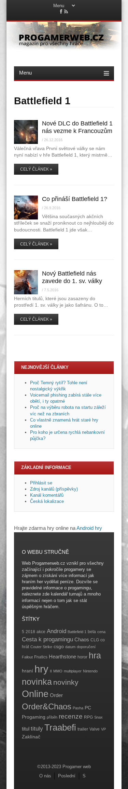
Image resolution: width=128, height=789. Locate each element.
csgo (59, 646)
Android (56, 631)
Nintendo (90, 671)
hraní (27, 670)
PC (88, 707)
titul (25, 729)
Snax (98, 717)
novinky (66, 682)
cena (101, 632)
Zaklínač (31, 736)
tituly (37, 728)
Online (35, 694)
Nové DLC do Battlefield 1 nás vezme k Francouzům (77, 127)
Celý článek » (36, 169)
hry (41, 668)
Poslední (66, 775)
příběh (52, 717)
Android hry (89, 528)
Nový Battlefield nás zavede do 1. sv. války (72, 277)
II (51, 671)
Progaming (33, 717)
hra (95, 655)
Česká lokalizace (47, 501)
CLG (94, 640)
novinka (37, 681)
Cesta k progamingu (47, 639)
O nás (45, 775)
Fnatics (40, 657)
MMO (57, 671)
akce (41, 631)
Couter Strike (41, 647)
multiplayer (73, 671)
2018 (30, 631)
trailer (82, 729)
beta (92, 631)
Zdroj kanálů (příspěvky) (54, 489)
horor (82, 657)
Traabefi (60, 727)
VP (103, 729)
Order (56, 695)
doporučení (86, 647)
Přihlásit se (41, 482)
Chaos (81, 639)
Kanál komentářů (46, 495)
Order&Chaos (46, 706)
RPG (88, 717)
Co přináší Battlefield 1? (74, 199)
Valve (94, 729)
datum (70, 647)
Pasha (78, 708)
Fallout (27, 657)
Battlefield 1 (77, 632)
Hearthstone (62, 656)
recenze (71, 716)
